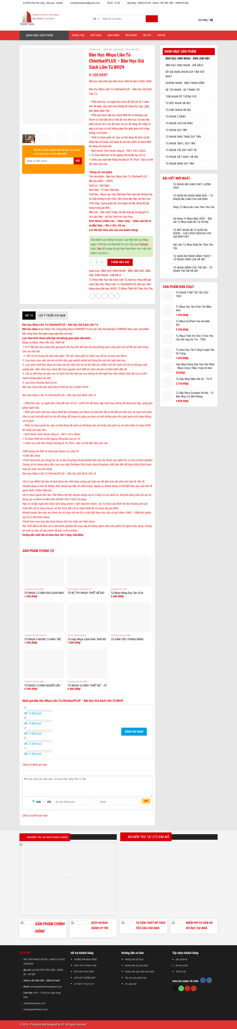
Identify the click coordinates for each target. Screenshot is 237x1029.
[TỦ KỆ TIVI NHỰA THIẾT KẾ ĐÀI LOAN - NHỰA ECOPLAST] (87, 571)
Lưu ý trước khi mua (51, 315)
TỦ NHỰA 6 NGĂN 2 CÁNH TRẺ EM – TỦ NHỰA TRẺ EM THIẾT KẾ (43, 641)
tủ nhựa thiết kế (85, 508)
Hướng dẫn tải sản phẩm (136, 965)
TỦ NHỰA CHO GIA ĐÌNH (179, 123)
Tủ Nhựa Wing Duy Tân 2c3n (127, 593)
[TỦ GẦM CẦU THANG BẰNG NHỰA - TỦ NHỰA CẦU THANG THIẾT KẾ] (131, 618)
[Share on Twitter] (98, 296)
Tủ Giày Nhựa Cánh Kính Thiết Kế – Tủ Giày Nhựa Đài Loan (86, 641)
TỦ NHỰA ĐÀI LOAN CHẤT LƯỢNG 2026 (192, 186)
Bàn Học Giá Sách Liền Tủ (113, 279)
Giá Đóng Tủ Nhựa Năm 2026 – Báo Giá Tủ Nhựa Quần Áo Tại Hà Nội (192, 220)
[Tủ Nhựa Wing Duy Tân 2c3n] (131, 571)
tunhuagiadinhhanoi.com (35, 1009)
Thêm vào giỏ (120, 262)
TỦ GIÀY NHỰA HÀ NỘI (178, 110)
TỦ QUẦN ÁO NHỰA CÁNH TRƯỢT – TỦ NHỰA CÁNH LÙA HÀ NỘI (193, 257)
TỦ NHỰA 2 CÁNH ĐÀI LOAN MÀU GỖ (44, 594)
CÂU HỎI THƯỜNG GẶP (84, 977)
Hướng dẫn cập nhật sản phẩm (139, 971)
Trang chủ (78, 35)
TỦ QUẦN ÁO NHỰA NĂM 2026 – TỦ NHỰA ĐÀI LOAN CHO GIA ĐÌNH (193, 197)
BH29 (113, 288)
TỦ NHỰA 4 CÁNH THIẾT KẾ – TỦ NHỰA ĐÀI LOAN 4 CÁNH (87, 687)
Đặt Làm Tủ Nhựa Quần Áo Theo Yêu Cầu (193, 246)
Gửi (146, 801)
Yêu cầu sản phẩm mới (135, 977)
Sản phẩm (113, 35)
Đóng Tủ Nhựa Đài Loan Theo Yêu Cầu (193, 207)
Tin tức (147, 35)
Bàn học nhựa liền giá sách (103, 81)
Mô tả (29, 315)
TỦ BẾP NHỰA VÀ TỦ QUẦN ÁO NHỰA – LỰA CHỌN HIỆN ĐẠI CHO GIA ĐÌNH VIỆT (192, 233)
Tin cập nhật (131, 983)
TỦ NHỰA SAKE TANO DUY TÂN (183, 136)
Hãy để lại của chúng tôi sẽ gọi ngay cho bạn (56, 151)
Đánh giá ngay (134, 731)
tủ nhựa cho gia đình (106, 508)
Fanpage (143, 244)
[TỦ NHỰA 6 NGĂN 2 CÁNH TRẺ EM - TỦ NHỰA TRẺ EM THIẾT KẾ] (44, 618)
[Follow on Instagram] (209, 980)
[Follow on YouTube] (194, 988)
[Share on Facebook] (92, 296)
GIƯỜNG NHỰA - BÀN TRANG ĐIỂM (185, 83)
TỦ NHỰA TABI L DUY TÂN (180, 143)
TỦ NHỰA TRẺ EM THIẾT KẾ (181, 150)
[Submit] (152, 18)
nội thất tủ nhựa (44, 451)
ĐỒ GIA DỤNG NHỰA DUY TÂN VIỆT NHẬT (185, 74)
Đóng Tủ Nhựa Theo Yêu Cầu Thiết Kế (43, 342)
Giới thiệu (95, 35)
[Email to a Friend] (105, 296)
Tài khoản (131, 35)
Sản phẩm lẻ (181, 959)
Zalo (99, 248)
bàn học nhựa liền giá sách (49, 347)
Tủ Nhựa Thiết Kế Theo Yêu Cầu (135, 288)
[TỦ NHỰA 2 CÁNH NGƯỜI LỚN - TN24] (44, 664)
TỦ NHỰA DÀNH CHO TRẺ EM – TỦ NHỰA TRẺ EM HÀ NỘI (192, 269)
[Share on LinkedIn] (117, 296)
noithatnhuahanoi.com (34, 1003)
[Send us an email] (175, 988)
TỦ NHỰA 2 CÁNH (175, 116)
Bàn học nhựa (30, 329)
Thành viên (180, 971)
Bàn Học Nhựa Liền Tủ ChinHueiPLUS (115, 284)
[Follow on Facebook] (203, 980)
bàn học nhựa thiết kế (119, 115)
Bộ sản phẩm (181, 965)
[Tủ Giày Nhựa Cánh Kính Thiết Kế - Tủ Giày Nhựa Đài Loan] (87, 618)
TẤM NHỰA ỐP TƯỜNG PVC (181, 96)
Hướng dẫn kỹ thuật (134, 959)
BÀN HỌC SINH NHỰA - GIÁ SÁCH (184, 65)
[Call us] (181, 988)
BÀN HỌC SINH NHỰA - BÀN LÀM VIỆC (188, 58)
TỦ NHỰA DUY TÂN (176, 130)
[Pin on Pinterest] (111, 296)
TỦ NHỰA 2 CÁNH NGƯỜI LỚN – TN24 (43, 687)
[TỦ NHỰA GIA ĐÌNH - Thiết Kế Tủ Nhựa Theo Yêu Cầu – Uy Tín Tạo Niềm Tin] (51, 18)
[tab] (29, 315)
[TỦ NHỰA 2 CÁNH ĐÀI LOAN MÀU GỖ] (44, 571)
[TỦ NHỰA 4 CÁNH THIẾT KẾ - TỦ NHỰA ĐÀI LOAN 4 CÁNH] (87, 664)
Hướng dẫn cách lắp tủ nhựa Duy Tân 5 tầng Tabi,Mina (52, 534)
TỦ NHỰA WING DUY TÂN (180, 163)
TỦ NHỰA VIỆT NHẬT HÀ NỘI (182, 156)
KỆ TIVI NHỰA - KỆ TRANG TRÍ (183, 89)
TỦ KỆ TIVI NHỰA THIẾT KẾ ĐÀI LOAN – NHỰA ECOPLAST (85, 594)
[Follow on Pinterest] (187, 988)
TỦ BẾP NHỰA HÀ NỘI (178, 103)
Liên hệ (161, 35)
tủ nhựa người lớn (36, 495)
